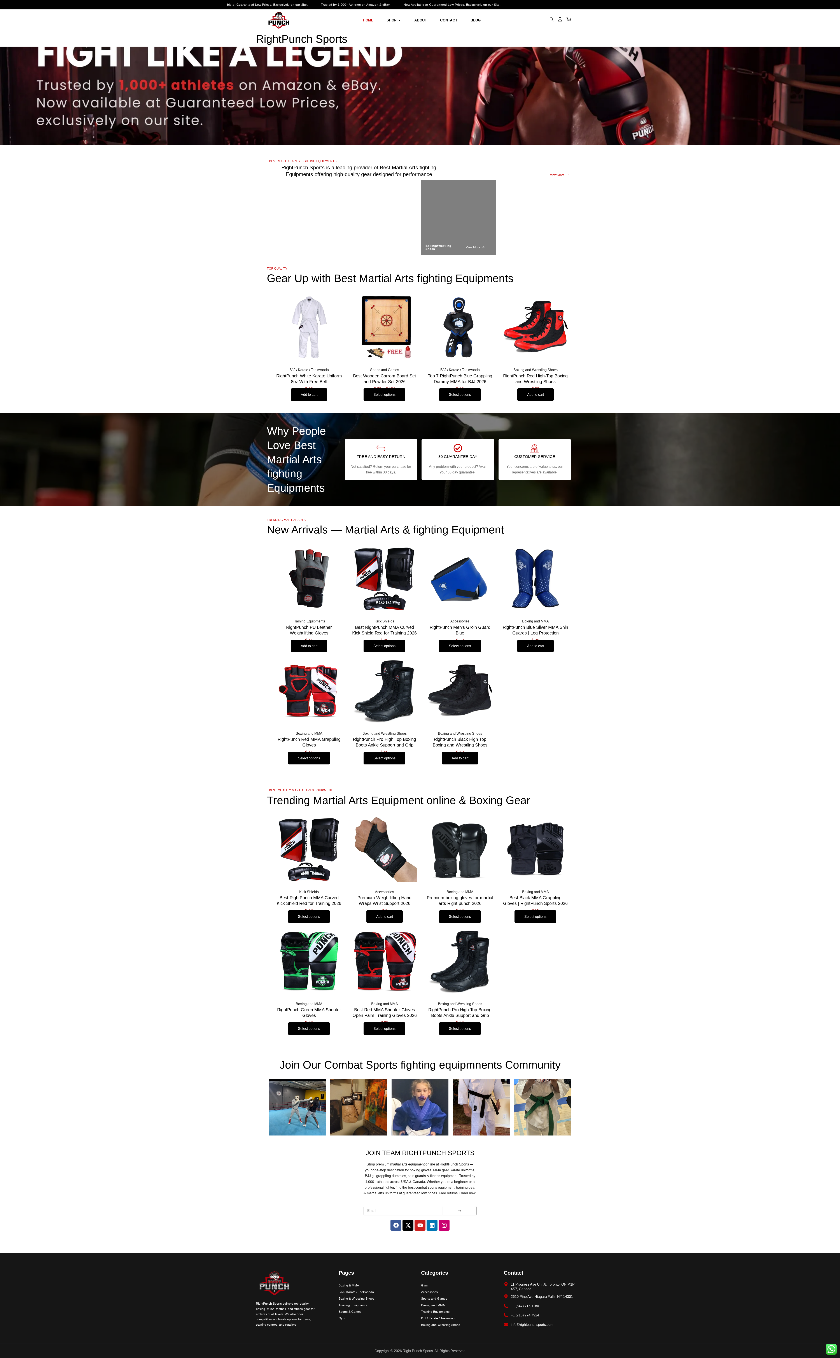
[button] (551, 20)
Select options (384, 394)
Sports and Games (434, 1298)
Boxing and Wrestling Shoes (440, 1324)
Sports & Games (350, 1311)
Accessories (429, 1292)
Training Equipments (353, 1305)
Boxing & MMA (349, 1285)
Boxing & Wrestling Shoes (356, 1298)
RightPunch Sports (301, 39)
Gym (342, 1318)
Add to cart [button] (309, 394)
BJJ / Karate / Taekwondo (356, 1292)
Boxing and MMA (433, 1305)
